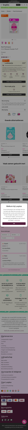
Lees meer (17, 220)
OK (14, 223)
